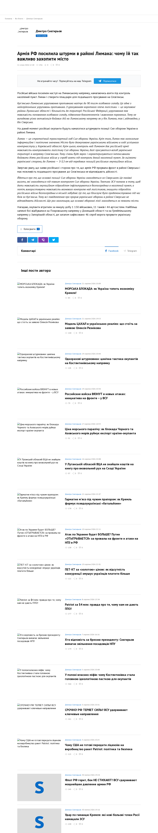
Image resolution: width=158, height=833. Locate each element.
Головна (8, 18)
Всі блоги (19, 18)
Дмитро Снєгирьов (34, 18)
